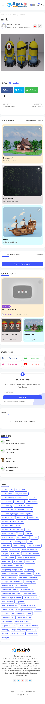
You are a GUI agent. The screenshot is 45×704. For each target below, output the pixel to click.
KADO (37, 574)
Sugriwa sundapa (8, 626)
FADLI (4, 550)
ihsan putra (6, 562)
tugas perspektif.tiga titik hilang (24, 630)
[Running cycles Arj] (22, 291)
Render (38, 610)
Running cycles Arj (9, 309)
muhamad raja (21, 586)
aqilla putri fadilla (8, 534)
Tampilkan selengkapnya (34, 120)
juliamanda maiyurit (9, 574)
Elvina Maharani (34, 546)
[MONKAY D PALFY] (11, 325)
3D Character (7, 502)
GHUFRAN (15, 554)
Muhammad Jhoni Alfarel (11, 594)
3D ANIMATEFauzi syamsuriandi (14, 498)
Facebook (8, 90)
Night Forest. (8, 199)
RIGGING (5, 614)
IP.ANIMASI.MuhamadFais (12, 566)
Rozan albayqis (8, 618)
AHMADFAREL (7, 518)
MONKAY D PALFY (9, 335)
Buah (30, 542)
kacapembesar (25, 574)
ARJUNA (28, 534)
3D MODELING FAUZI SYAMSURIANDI (17, 510)
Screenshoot (7, 622)
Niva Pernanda (7, 602)
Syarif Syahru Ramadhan (28, 626)
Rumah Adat (8, 158)
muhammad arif (27, 590)
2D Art (4, 490)
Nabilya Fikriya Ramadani (11, 598)
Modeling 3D (30, 582)
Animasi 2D (21, 518)
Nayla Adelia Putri (31, 598)
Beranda (4, 15)
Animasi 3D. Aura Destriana (12, 530)
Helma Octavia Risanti (26, 558)
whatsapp (35, 358)
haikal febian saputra (31, 554)
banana (34, 538)
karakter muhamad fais (28, 578)
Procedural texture (28, 606)
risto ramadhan (18, 614)
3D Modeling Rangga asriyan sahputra (16, 514)
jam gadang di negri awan (12, 570)
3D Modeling (13, 15)
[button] (32, 5)
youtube (35, 364)
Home (12, 692)
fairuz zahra (14, 550)
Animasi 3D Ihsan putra (11, 526)
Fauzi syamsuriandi (29, 550)
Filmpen (5, 554)
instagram (12, 364)
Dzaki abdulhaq (19, 546)
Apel (28, 530)
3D (11, 490)
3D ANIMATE (21, 490)
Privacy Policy (22, 695)
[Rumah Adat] (34, 325)
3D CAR (33, 498)
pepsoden (20, 602)
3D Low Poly (31, 502)
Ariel (20, 534)
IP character (18, 562)
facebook (13, 358)
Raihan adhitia (7, 610)
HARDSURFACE (8, 558)
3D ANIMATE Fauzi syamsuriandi (14, 494)
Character (5, 546)
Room (29, 614)
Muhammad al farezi (10, 590)
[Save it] (35, 26)
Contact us (30, 692)
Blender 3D (6, 542)
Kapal (5, 239)
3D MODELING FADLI (23, 506)
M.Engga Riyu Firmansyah (12, 582)
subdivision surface (22, 622)
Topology (5, 630)
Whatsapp (32, 90)
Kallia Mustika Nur (9, 578)
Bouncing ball (19, 542)
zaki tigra (5, 638)
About (20, 692)
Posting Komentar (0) (22, 264)
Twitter (20, 90)
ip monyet (30, 562)
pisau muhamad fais (9, 606)
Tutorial (5, 634)
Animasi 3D (33, 518)
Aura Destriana (8, 538)
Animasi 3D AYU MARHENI (12, 522)
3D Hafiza (19, 502)
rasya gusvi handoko (24, 610)
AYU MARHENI (22, 538)
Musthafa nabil (30, 594)
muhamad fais (7, 586)
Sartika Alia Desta (24, 618)
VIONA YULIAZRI (17, 634)
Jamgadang (29, 570)
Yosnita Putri (32, 634)
